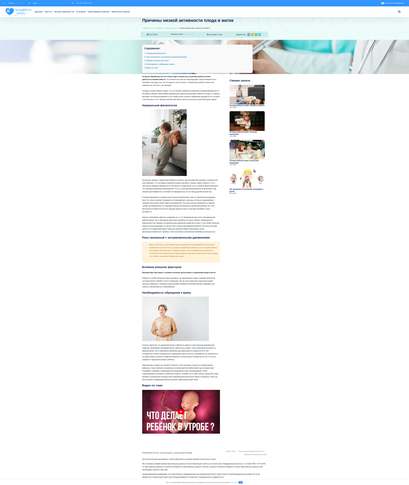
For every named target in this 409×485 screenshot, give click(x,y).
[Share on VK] (249, 34)
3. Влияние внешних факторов (156, 61)
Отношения (81, 12)
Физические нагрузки (121, 12)
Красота (48, 12)
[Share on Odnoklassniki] (252, 34)
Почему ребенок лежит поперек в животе (247, 105)
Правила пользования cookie (255, 454)
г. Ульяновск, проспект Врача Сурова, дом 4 (52, 3)
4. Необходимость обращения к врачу (159, 64)
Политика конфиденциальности (251, 451)
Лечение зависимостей (64, 12)
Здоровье (39, 12)
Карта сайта (231, 451)
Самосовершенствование (98, 12)
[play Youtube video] (181, 412)
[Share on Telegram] (259, 34)
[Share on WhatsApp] (256, 34)
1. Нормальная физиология (155, 53)
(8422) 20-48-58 (19, 3)
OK (241, 482)
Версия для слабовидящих (394, 3)
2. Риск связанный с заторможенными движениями (165, 57)
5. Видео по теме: (151, 68)
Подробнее (234, 482)
